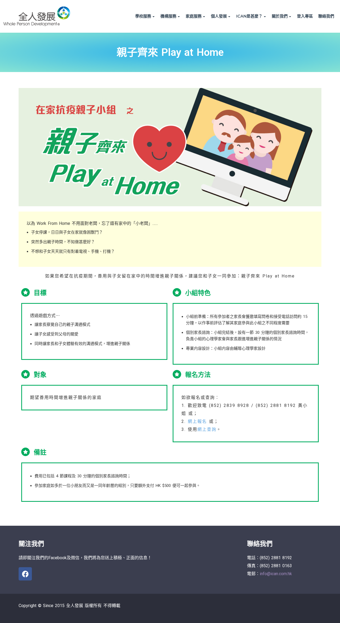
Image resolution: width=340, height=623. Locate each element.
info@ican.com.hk (276, 573)
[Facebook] (25, 573)
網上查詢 (206, 429)
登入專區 (305, 16)
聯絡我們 (326, 16)
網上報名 (197, 421)
